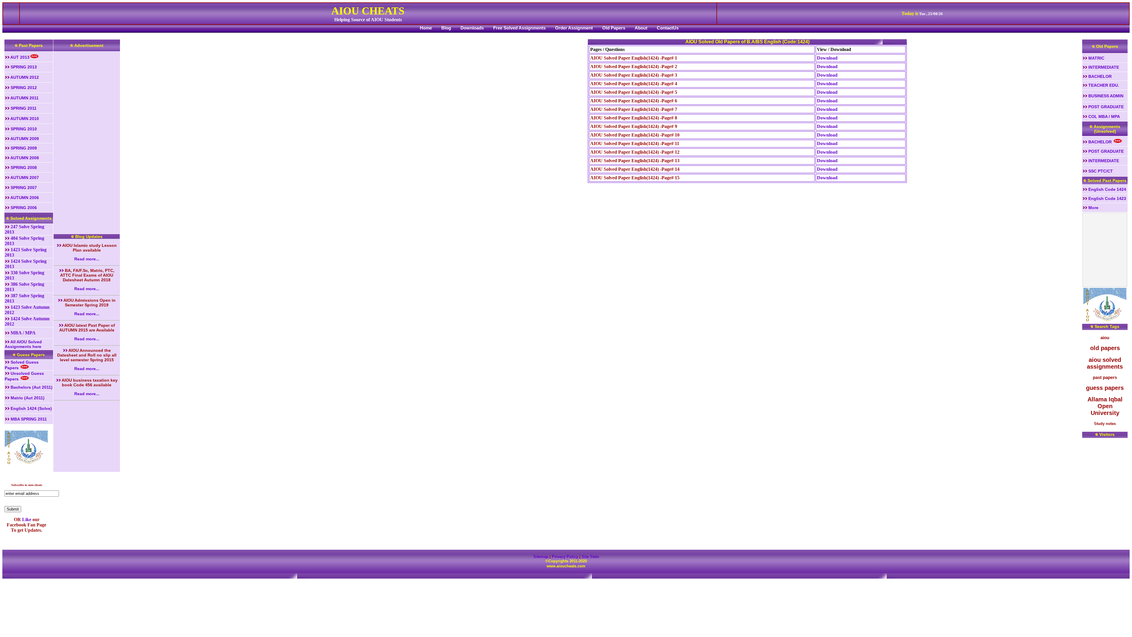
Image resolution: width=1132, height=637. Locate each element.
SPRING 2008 (23, 167)
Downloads (472, 27)
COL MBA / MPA (1103, 116)
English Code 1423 (1106, 198)
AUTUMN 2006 (24, 197)
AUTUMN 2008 (24, 157)
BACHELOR (1099, 76)
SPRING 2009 (23, 148)
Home (426, 27)
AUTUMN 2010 (24, 118)
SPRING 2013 (23, 67)
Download (827, 57)
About (641, 27)
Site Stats (590, 556)
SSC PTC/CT (1100, 171)
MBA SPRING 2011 (28, 419)
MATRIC (1095, 58)
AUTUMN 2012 (24, 77)
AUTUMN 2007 (24, 177)
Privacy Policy (565, 556)
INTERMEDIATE (1103, 67)
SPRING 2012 (23, 87)
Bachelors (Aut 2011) (30, 387)
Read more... (86, 259)
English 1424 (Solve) (30, 408)
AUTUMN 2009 (24, 138)
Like (26, 519)
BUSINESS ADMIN (1105, 95)
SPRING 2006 (23, 207)
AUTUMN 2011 (24, 98)
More (1092, 207)
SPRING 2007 (23, 187)
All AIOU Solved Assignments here (23, 344)
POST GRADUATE (1105, 106)
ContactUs (668, 27)
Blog (446, 27)
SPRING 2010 (24, 129)
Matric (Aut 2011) (27, 397)
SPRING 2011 (23, 108)
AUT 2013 (19, 57)
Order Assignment (574, 27)
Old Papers (613, 27)
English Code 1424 (1106, 189)
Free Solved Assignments (519, 27)
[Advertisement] (85, 140)
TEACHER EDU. (1103, 85)
